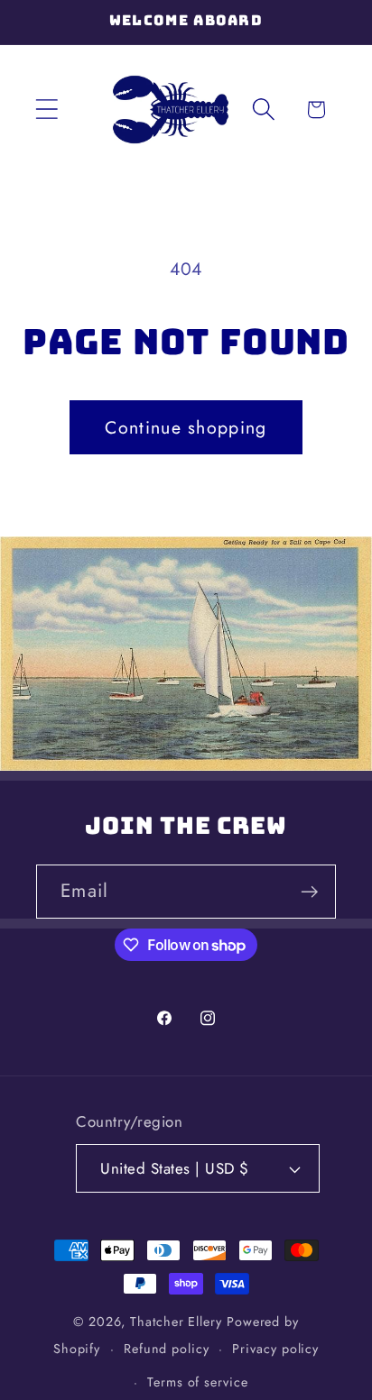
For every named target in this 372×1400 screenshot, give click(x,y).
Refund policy (166, 1349)
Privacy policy (275, 1349)
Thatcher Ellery (176, 1322)
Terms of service (197, 1382)
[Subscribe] (309, 892)
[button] (46, 109)
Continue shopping (185, 427)
